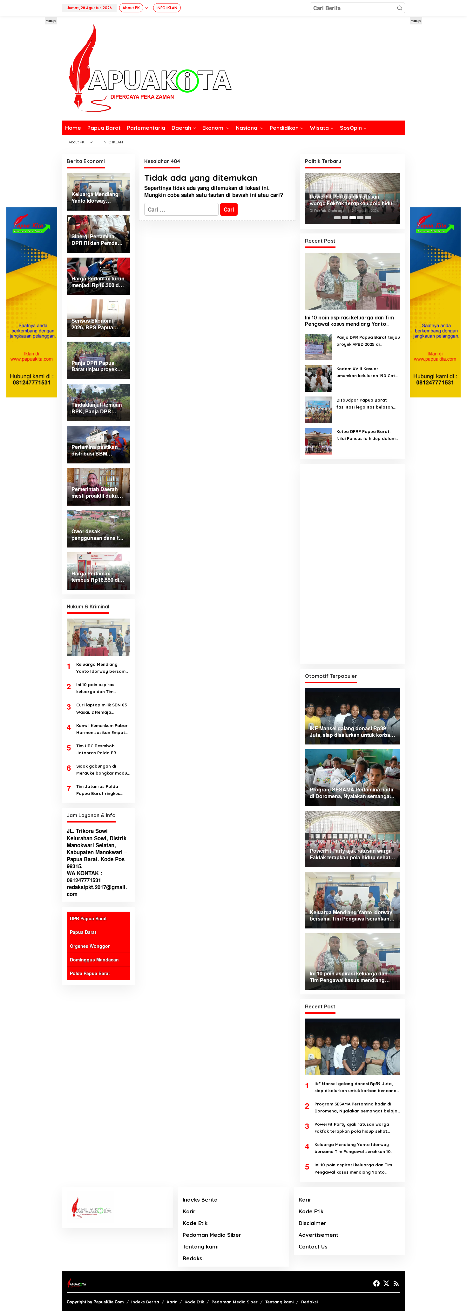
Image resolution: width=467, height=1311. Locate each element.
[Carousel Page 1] (337, 217)
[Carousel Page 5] (368, 217)
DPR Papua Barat (88, 918)
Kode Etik (195, 1223)
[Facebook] (376, 1283)
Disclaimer (312, 1223)
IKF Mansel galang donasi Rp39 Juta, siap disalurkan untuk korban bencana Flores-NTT (355, 1087)
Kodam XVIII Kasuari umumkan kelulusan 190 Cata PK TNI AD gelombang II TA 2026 (367, 372)
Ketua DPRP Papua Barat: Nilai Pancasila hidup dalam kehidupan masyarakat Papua (366, 435)
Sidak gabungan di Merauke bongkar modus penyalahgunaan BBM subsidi (102, 770)
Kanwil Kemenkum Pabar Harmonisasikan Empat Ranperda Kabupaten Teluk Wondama (102, 729)
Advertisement (318, 1234)
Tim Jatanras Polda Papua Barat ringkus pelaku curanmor (98, 790)
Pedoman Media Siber (212, 1234)
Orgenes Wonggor (90, 946)
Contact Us (313, 1246)
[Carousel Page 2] (345, 217)
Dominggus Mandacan (94, 959)
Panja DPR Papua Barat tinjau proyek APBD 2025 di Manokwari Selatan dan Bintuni (368, 341)
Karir (189, 1211)
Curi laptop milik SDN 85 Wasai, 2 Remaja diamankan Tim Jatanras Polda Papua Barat (102, 708)
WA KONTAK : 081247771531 (84, 876)
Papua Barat (83, 932)
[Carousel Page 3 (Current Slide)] (352, 217)
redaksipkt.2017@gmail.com (97, 890)
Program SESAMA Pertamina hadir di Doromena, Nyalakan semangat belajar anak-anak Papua (357, 1107)
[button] (399, 8)
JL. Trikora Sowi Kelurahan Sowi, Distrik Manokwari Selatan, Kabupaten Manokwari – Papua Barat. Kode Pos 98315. (97, 848)
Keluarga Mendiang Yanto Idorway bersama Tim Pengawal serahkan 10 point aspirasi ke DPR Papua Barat (102, 668)
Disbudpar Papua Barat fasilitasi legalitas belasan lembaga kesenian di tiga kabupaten (364, 403)
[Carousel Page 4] (360, 217)
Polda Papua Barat (90, 973)
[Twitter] (386, 1283)
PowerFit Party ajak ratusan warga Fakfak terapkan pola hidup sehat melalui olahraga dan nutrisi (352, 200)
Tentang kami (201, 1246)
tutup (51, 20)
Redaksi (193, 1258)
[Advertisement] (31, 112)
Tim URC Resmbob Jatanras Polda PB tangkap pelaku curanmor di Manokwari (101, 749)
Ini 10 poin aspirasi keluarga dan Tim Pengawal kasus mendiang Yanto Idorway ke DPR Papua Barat (100, 688)
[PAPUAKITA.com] (147, 67)
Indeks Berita (200, 1199)
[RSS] (396, 1283)
